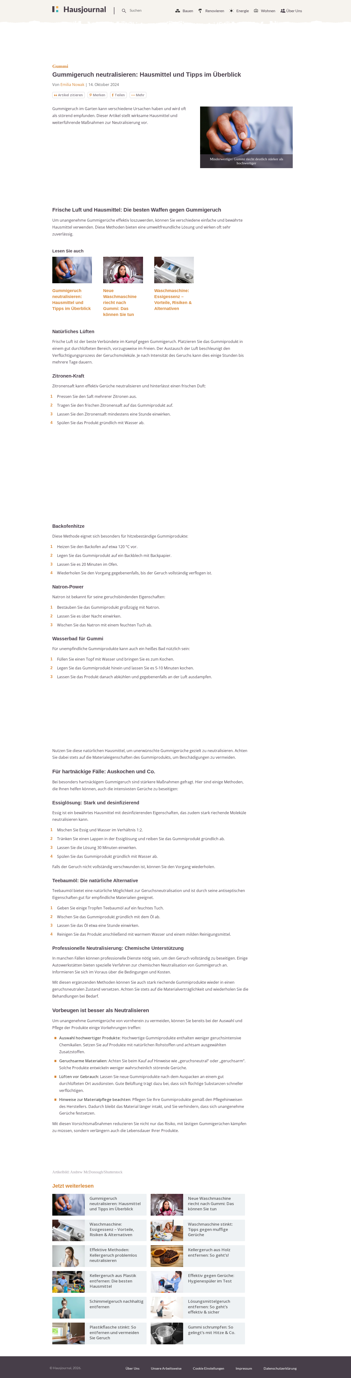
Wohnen (268, 10)
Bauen (188, 10)
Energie (242, 10)
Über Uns (294, 10)
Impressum (244, 1368)
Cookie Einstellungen (208, 1368)
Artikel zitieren (70, 95)
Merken (99, 95)
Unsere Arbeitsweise (166, 1368)
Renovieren (214, 10)
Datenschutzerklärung (280, 1368)
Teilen (120, 95)
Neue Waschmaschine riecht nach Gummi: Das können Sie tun (120, 302)
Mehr (140, 95)
